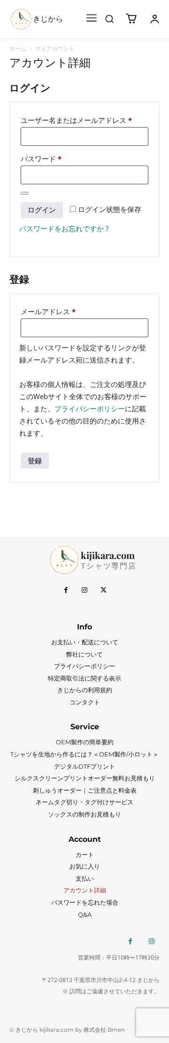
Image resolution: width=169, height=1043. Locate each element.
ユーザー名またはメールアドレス (79, 121)
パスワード (44, 159)
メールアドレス (51, 312)
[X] (103, 590)
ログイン (42, 209)
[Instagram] (84, 590)
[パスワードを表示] (24, 193)
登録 (35, 460)
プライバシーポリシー (89, 408)
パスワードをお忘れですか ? (63, 228)
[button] (109, 18)
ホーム (17, 49)
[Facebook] (65, 590)
